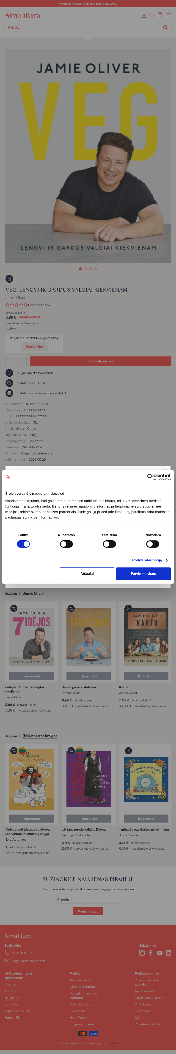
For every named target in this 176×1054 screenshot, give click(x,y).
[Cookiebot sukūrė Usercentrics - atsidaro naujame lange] (151, 476)
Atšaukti (87, 574)
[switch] (66, 544)
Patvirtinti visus (143, 574)
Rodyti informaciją (147, 560)
